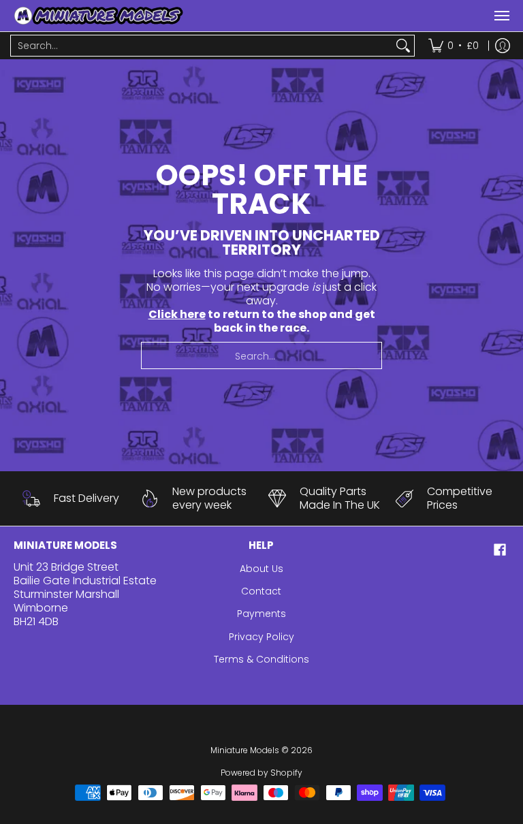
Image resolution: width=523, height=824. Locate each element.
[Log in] (502, 45)
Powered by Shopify (261, 772)
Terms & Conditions (261, 659)
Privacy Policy (261, 637)
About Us (261, 568)
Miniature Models (244, 750)
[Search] (403, 45)
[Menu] (501, 15)
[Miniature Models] (99, 15)
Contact (261, 591)
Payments (261, 613)
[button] (499, 550)
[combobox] (201, 45)
